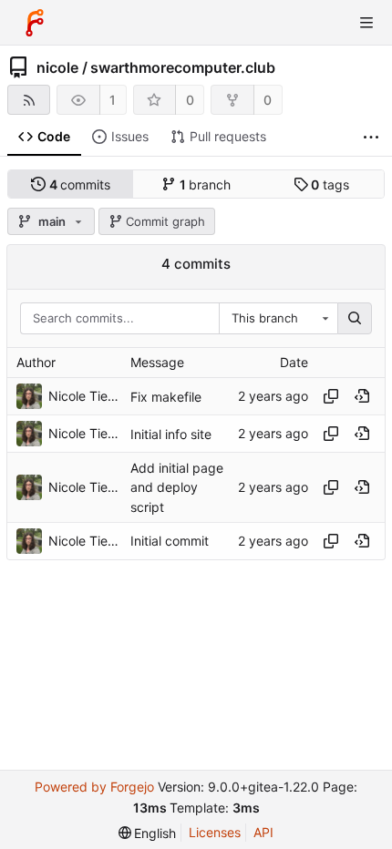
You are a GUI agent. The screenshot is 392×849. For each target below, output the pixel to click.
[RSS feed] (28, 100)
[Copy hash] (331, 396)
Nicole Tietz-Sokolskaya (84, 396)
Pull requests (228, 136)
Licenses (215, 832)
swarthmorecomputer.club (182, 67)
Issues (130, 136)
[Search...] (354, 318)
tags (330, 184)
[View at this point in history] (362, 396)
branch (206, 184)
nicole (57, 67)
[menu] (148, 833)
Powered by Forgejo (94, 786)
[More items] (371, 137)
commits (80, 184)
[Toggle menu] (366, 22)
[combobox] (278, 318)
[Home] (34, 22)
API (263, 832)
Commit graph (165, 221)
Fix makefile (165, 396)
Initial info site (170, 434)
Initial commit (169, 540)
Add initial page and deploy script (176, 487)
